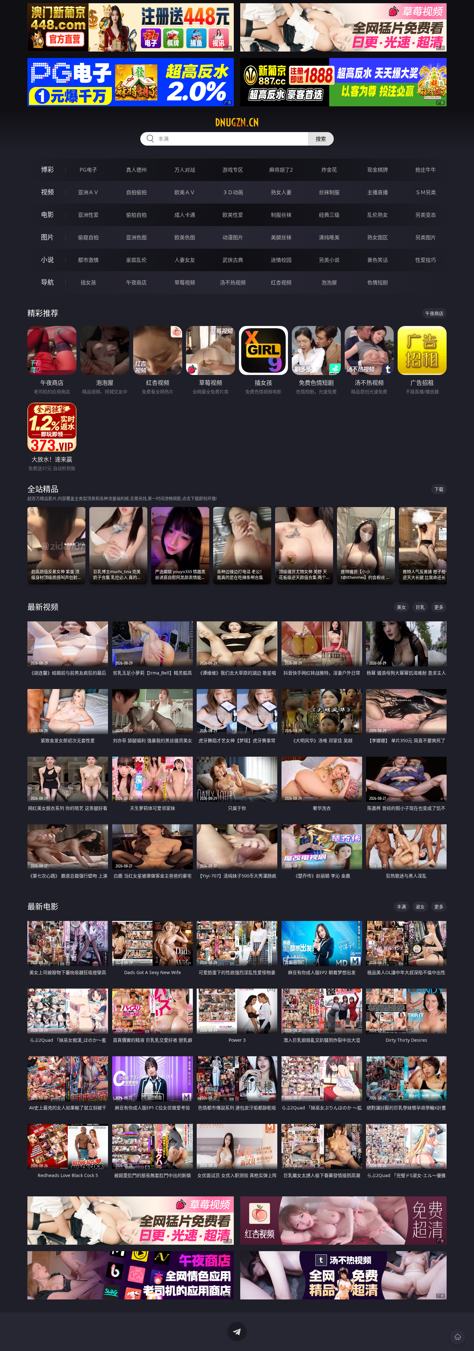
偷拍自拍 (136, 214)
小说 (47, 259)
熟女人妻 (281, 192)
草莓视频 (184, 282)
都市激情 (88, 259)
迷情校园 (281, 259)
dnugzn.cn (237, 122)
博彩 (47, 169)
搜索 (321, 138)
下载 (438, 489)
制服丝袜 (281, 214)
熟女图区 (377, 237)
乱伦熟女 (377, 214)
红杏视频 (281, 282)
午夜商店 (136, 282)
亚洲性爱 (88, 214)
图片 (47, 237)
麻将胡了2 (281, 169)
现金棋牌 (377, 169)
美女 (401, 607)
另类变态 (425, 214)
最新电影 (42, 906)
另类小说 (329, 259)
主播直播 (377, 192)
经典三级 (329, 214)
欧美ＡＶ (184, 192)
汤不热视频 (233, 282)
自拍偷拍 (136, 192)
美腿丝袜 (281, 237)
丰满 (401, 907)
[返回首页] (457, 1337)
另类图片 (425, 237)
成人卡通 (184, 214)
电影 (47, 214)
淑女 (420, 907)
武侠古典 (232, 259)
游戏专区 (232, 169)
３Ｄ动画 (232, 192)
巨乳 (420, 607)
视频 (47, 192)
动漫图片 (232, 237)
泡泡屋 (329, 282)
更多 (438, 607)
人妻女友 (184, 259)
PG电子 (88, 169)
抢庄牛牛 (425, 169)
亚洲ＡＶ (88, 192)
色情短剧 (377, 282)
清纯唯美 (329, 237)
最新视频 (42, 606)
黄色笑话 (377, 259)
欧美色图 (184, 237)
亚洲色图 (136, 237)
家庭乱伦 (136, 259)
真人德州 (136, 169)
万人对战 (184, 169)
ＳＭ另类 (425, 192)
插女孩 (88, 282)
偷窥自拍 (88, 237)
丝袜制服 (329, 192)
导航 (47, 282)
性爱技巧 (425, 259)
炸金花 (329, 169)
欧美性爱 (232, 214)
